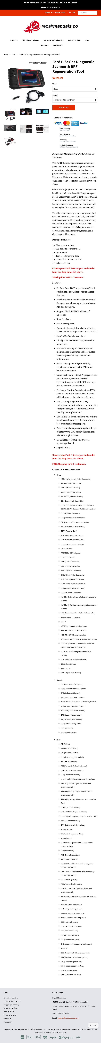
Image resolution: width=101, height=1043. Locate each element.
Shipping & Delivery (30, 40)
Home (6, 55)
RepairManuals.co (25, 1029)
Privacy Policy (74, 40)
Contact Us (57, 45)
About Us (44, 45)
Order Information (11, 998)
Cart (73, 12)
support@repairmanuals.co (68, 1018)
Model (55, 95)
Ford (13, 55)
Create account (59, 12)
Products (13, 40)
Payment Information (12, 1001)
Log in (47, 12)
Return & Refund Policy (53, 40)
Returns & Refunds (11, 1008)
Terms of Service (10, 1015)
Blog (87, 40)
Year (54, 84)
